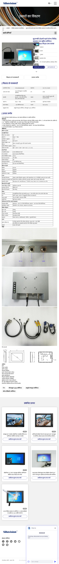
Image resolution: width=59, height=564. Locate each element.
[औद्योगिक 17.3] (15, 459)
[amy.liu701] (7, 545)
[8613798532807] (19, 541)
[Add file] (29, 561)
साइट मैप (12, 560)
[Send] (55, 561)
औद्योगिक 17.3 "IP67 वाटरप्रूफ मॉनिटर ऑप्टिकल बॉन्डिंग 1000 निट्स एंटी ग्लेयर (15, 473)
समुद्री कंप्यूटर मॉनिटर (32, 388)
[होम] (10, 534)
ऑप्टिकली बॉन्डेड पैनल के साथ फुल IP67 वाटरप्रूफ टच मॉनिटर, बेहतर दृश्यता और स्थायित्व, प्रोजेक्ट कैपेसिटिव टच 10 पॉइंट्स (44, 435)
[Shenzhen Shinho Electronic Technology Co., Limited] (10, 3)
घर (3, 28)
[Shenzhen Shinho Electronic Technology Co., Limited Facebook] (7, 541)
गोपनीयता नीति (5, 560)
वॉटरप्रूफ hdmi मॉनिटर (15, 388)
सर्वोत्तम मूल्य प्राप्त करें (39, 67)
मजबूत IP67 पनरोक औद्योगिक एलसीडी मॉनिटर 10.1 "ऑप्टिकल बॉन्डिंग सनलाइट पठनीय (15, 435)
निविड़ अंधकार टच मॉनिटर (18, 28)
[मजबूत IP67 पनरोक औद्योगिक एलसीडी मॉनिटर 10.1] (15, 420)
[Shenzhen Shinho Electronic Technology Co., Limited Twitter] (3, 541)
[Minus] (55, 528)
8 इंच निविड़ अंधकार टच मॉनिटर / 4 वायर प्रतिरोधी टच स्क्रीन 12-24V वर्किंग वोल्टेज (15, 512)
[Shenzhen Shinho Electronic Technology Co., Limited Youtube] (15, 541)
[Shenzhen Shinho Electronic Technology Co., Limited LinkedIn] (11, 541)
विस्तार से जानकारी (12, 77)
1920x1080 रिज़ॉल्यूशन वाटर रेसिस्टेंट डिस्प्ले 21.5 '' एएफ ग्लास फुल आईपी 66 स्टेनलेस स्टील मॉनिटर (44, 473)
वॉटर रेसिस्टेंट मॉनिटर (9, 391)
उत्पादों (8, 28)
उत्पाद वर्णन (35, 77)
